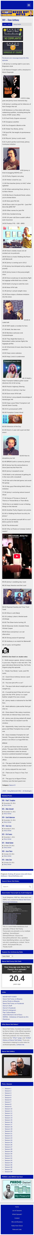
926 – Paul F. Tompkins (8, 800)
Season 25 (8, 1142)
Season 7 (8, 1102)
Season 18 (8, 1127)
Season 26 (8, 1145)
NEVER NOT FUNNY (10, 997)
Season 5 (8, 1097)
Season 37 (8, 1169)
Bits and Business (17, 1222)
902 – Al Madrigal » (25, 791)
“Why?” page (17, 1038)
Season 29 (8, 1151)
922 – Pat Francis (7, 834)
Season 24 (8, 1140)
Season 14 (8, 1118)
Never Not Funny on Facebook (13, 1003)
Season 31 (8, 1156)
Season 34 (8, 1163)
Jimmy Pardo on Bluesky (11, 1001)
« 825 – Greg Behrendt (10, 791)
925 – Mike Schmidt (8, 809)
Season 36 (8, 1167)
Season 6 (8, 1100)
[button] (12, 1071)
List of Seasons (17, 1210)
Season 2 (8, 1091)
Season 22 (8, 1136)
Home (17, 1206)
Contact (17, 1218)
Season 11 (8, 1111)
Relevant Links (17, 1229)
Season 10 (8, 1109)
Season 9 (12, 785)
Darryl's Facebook (9, 1008)
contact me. (20, 1044)
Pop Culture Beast (9, 1012)
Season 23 (8, 1138)
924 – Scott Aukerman (8, 817)
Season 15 (8, 1120)
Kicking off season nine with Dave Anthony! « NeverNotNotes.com (16, 875)
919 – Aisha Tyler (7, 860)
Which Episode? (17, 1214)
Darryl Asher (17, 24)
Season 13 (8, 1115)
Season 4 (8, 1095)
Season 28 (8, 1149)
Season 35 (8, 1165)
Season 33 (8, 1160)
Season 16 (8, 1122)
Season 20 (8, 1131)
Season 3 (8, 1093)
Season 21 (8, 1133)
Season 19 (8, 1129)
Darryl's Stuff (7, 1006)
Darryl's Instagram (9, 1010)
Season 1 (8, 1088)
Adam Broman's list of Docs (12, 1015)
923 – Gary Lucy (6, 826)
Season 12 (8, 1113)
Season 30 (8, 1154)
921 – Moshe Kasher (7, 843)
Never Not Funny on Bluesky (12, 999)
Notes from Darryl (17, 1225)
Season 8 (8, 1104)
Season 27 (8, 1147)
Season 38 (8, 1172)
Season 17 (8, 1124)
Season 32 (8, 1158)
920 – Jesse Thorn (7, 851)
